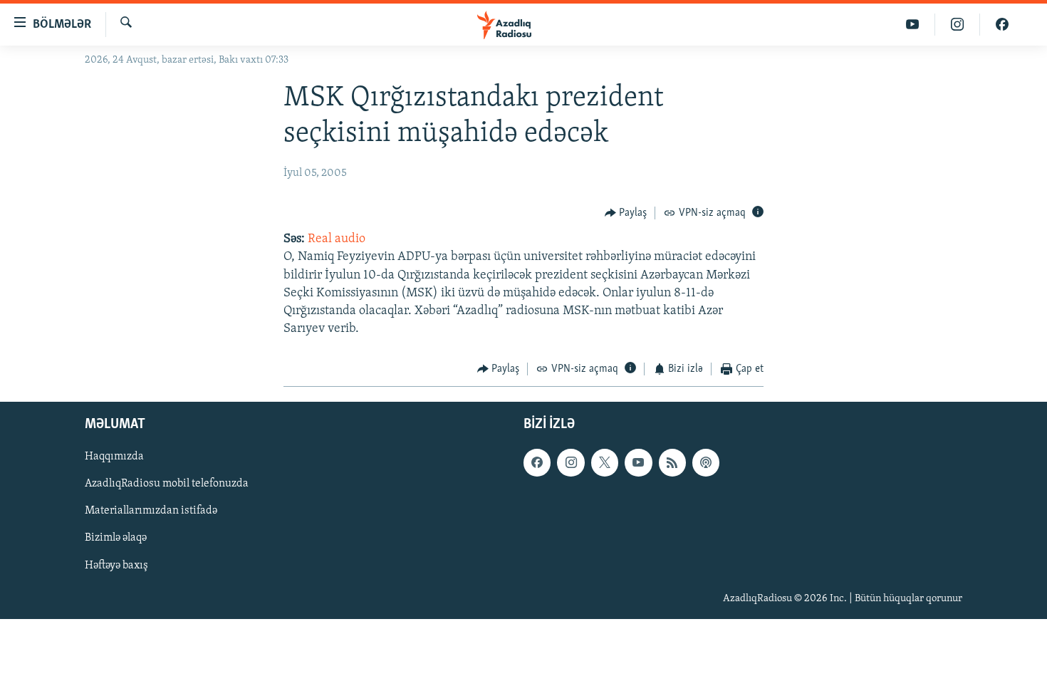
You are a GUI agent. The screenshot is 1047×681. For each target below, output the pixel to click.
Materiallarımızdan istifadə (151, 510)
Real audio (336, 239)
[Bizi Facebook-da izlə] (1002, 25)
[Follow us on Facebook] (537, 462)
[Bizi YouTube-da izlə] (912, 25)
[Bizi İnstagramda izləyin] (957, 25)
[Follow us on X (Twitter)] (604, 462)
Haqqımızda (114, 456)
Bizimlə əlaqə (116, 538)
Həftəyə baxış (116, 565)
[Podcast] (705, 462)
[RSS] (672, 462)
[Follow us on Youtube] (638, 462)
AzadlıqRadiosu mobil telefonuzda (167, 483)
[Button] (626, 213)
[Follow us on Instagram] (570, 462)
